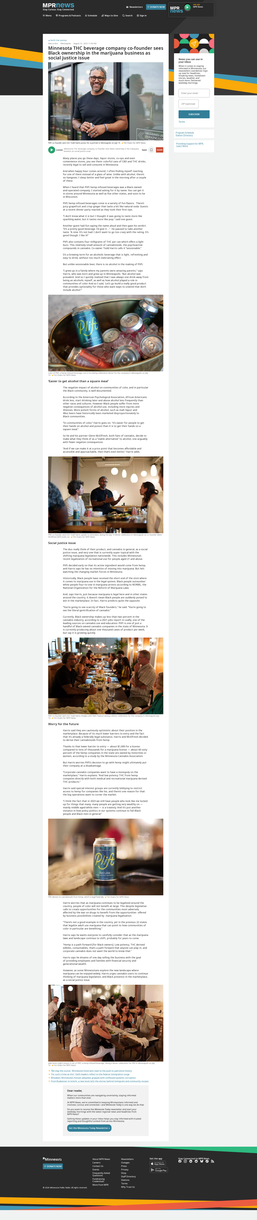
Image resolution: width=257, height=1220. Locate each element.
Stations (125, 1180)
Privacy (124, 1169)
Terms (182, 121)
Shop (123, 1173)
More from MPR (100, 1184)
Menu (49, 15)
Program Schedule (185, 132)
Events (95, 1169)
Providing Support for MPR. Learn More (190, 144)
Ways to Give (111, 15)
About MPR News (101, 1159)
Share (159, 150)
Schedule (92, 15)
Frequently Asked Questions (101, 1174)
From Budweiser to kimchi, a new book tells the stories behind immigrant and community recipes (100, 1081)
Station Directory (184, 135)
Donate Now (156, 7)
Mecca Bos (53, 43)
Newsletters (127, 1159)
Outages (125, 1162)
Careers (96, 1162)
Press (124, 1166)
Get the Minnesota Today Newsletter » (89, 1128)
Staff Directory (128, 1176)
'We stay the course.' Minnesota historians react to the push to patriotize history (91, 1070)
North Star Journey (58, 40)
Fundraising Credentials (98, 1180)
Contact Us (97, 1166)
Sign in (143, 15)
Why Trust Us (128, 1186)
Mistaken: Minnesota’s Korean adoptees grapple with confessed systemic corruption (93, 1077)
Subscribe (194, 114)
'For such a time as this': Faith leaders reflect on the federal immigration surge (90, 1074)
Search (129, 15)
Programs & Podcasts (70, 15)
